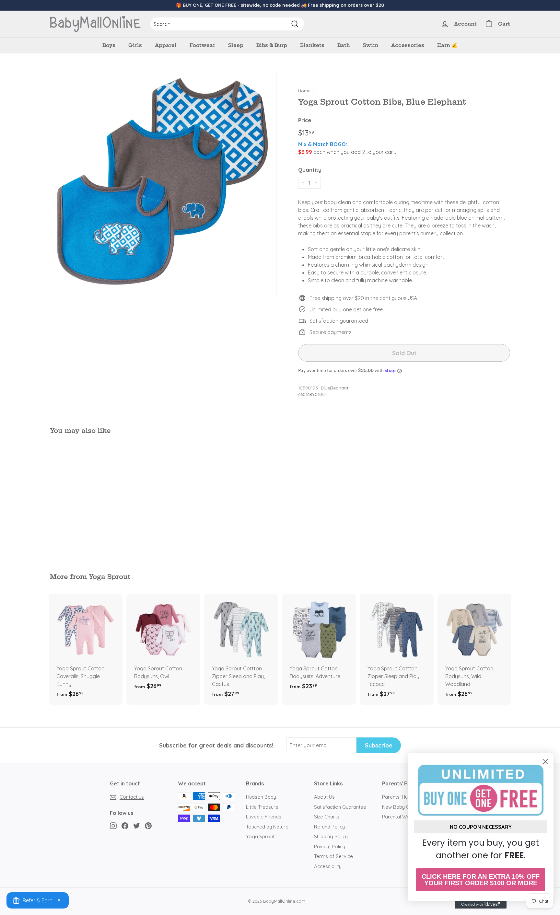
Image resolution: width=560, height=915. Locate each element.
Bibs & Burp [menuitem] (271, 45)
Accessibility (328, 866)
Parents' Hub (396, 797)
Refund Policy (329, 827)
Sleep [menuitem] (235, 45)
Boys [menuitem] (108, 45)
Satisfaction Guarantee (340, 807)
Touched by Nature (267, 827)
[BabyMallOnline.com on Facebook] (125, 825)
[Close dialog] (545, 761)
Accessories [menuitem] (407, 45)
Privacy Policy (329, 846)
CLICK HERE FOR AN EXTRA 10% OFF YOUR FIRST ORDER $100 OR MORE (481, 879)
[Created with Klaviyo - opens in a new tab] (481, 905)
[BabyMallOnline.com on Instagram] (113, 825)
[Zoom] (163, 183)
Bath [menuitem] (343, 45)
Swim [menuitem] (370, 45)
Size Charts (326, 817)
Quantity (309, 169)
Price (304, 120)
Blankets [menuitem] (312, 45)
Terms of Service (333, 856)
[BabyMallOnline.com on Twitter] (136, 825)
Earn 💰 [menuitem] (447, 45)
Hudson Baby (261, 797)
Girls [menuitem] (135, 45)
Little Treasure (262, 807)
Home (304, 90)
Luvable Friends (263, 817)
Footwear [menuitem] (202, 45)
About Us (324, 797)
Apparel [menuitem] (166, 45)
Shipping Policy (331, 836)
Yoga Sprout (110, 577)
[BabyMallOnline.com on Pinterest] (148, 825)
